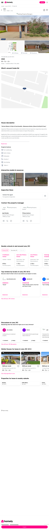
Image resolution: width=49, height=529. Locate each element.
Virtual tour (34, 53)
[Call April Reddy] (7, 221)
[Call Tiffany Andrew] (27, 221)
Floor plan (25, 53)
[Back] (2, 10)
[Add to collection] (18, 366)
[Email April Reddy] (3, 221)
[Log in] (47, 2)
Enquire (24, 527)
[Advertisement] (24, 115)
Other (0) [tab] (22, 250)
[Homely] (24, 521)
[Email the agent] (45, 196)
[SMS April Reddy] (11, 221)
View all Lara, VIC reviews (8, 298)
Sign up (42, 2)
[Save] (47, 10)
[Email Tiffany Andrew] (23, 221)
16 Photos (16, 53)
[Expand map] (46, 73)
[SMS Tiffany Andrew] (31, 221)
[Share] (44, 10)
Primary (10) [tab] (5, 250)
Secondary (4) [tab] (14, 250)
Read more (4, 143)
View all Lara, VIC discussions (8, 344)
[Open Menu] (2, 2)
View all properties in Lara (8, 373)
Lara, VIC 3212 (8, 6)
